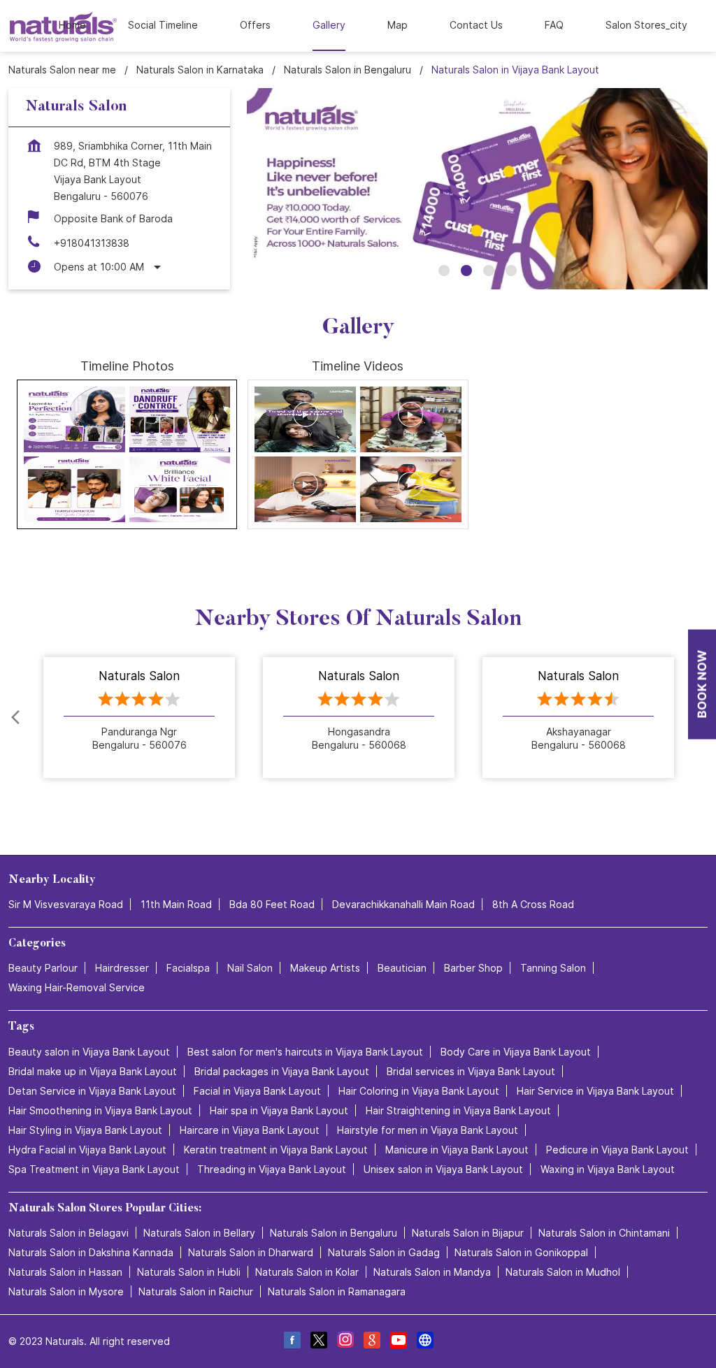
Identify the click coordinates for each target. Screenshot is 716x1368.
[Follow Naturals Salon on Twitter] (318, 1341)
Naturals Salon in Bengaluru (333, 1233)
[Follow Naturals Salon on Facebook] (291, 1341)
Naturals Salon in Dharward (250, 1252)
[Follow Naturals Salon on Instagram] (344, 1341)
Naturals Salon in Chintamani (604, 1233)
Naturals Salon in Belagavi (68, 1233)
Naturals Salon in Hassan (65, 1272)
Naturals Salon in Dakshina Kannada (90, 1252)
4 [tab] (511, 270)
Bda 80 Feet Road (272, 904)
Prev (16, 718)
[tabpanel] (477, 188)
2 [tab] (466, 270)
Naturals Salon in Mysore (66, 1291)
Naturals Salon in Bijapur (468, 1233)
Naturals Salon (139, 676)
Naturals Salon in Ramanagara (337, 1291)
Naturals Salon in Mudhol (563, 1272)
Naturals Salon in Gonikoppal (521, 1252)
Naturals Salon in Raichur (195, 1291)
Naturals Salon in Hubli (189, 1272)
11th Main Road (176, 904)
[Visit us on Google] (371, 1341)
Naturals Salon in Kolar (307, 1272)
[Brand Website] (424, 1341)
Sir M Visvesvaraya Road (65, 904)
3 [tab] (488, 270)
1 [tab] (444, 270)
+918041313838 (91, 243)
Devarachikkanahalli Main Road (403, 904)
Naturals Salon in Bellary (199, 1233)
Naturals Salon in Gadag (384, 1252)
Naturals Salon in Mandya (432, 1272)
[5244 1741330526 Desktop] (702, 684)
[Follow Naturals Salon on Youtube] (398, 1341)
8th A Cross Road (533, 904)
